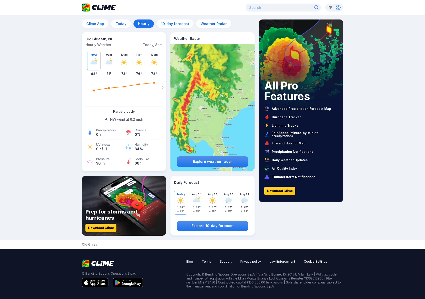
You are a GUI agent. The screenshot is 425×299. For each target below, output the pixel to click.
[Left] (85, 87)
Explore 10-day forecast (212, 225)
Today (121, 23)
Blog (189, 261)
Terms (206, 261)
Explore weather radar (212, 161)
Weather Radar (214, 23)
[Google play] (128, 285)
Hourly (143, 23)
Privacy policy (250, 261)
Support (226, 261)
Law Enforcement (282, 261)
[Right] (162, 87)
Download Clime (101, 228)
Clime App (95, 23)
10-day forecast (175, 23)
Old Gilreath (91, 244)
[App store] (95, 285)
